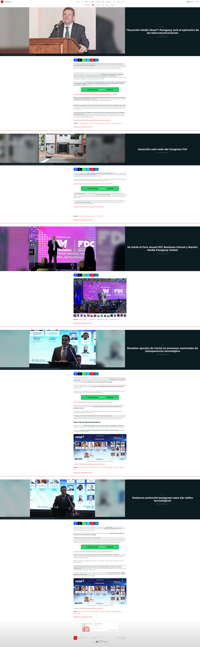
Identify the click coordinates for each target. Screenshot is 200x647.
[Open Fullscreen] (124, 280)
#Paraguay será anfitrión (117, 123)
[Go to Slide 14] (118, 315)
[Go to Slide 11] (108, 315)
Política (162, 345)
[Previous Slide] (76, 296)
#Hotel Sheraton (99, 216)
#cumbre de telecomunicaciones (97, 123)
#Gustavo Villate (85, 611)
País (162, 146)
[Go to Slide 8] (98, 315)
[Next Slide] (124, 296)
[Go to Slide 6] (91, 315)
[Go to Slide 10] (105, 315)
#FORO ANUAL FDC (92, 319)
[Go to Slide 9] (101, 315)
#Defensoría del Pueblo (90, 216)
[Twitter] (120, 638)
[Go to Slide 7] (95, 315)
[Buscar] (198, 2)
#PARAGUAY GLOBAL (83, 319)
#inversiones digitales (116, 611)
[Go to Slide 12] (111, 315)
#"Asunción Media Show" (84, 123)
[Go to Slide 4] (85, 315)
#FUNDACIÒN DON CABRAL (102, 319)
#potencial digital (77, 613)
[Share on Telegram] (88, 60)
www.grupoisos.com (78, 109)
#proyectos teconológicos (105, 611)
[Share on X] (80, 60)
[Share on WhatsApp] (84, 60)
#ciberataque (116, 467)
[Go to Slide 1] (75, 315)
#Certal (75, 469)
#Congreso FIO (82, 216)
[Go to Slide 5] (88, 315)
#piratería (122, 467)
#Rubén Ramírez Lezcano (94, 467)
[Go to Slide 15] (121, 315)
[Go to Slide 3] (81, 315)
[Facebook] (118, 638)
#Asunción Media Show (83, 467)
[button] (100, 295)
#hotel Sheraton (107, 123)
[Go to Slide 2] (78, 315)
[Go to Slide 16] (125, 315)
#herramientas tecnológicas (106, 467)
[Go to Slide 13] (115, 315)
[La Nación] (6, 2)
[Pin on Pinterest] (92, 60)
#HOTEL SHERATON (113, 319)
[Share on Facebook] (76, 60)
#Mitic (80, 611)
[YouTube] (125, 638)
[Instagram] (123, 638)
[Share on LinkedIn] (96, 60)
